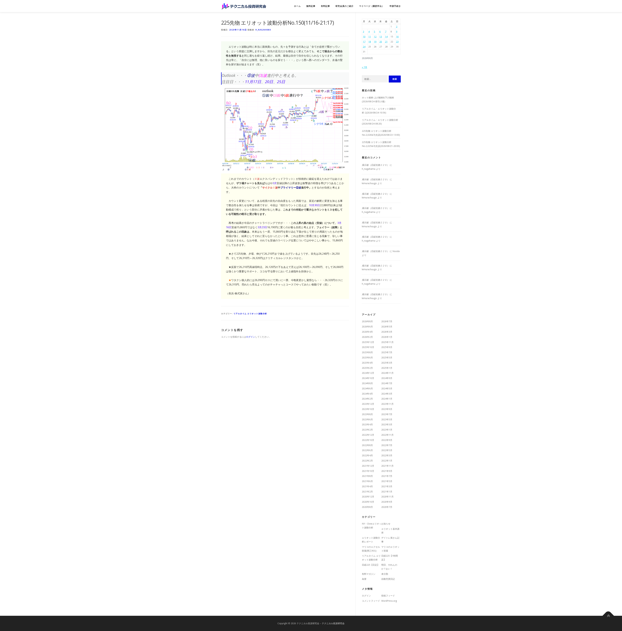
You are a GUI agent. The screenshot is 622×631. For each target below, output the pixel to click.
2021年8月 (367, 476)
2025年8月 (367, 352)
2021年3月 (386, 486)
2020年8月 (367, 506)
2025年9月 (386, 347)
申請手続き (395, 6)
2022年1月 (386, 460)
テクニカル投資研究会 (333, 623)
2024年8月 (367, 383)
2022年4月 (367, 455)
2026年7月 (386, 321)
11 (369, 36)
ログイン (250, 336)
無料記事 (310, 6)
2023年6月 (367, 419)
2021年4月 (367, 486)
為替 (364, 578)
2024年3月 (386, 393)
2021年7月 (386, 476)
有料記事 (325, 6)
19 (375, 41)
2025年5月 (386, 357)
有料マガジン (368, 573)
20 (380, 41)
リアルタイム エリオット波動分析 (250, 313)
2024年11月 (387, 372)
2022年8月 (367, 445)
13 (380, 36)
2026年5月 (386, 326)
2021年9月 (386, 470)
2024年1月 (386, 398)
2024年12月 (368, 372)
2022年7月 (386, 445)
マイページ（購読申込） (371, 6)
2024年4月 (367, 393)
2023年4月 (367, 424)
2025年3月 (386, 362)
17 (364, 41)
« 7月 (364, 67)
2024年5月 (386, 388)
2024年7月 (386, 383)
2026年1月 (386, 336)
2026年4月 (367, 331)
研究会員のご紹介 (344, 6)
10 (364, 36)
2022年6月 (367, 450)
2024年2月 (367, 398)
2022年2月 (367, 460)
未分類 (384, 573)
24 (364, 46)
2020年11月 (387, 496)
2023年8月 (367, 414)
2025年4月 (367, 362)
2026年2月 (367, 336)
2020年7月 (386, 506)
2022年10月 (368, 440)
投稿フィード (388, 595)
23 (397, 41)
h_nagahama (263, 29)
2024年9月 (386, 378)
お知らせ (385, 523)
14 (386, 36)
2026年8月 (367, 321)
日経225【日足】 (370, 564)
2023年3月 (386, 424)
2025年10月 (368, 347)
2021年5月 (386, 481)
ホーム (297, 6)
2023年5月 (386, 419)
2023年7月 (386, 414)
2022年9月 (386, 440)
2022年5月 (386, 450)
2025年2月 (367, 367)
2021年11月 (387, 465)
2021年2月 (367, 491)
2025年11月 (387, 342)
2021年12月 (368, 465)
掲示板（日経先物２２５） (375, 164)
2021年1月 (386, 491)
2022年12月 (368, 434)
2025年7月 (386, 352)
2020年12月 (368, 496)
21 (386, 41)
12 (375, 36)
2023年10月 (368, 409)
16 (397, 36)
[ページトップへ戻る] (608, 615)
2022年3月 (386, 455)
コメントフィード (371, 600)
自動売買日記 (388, 578)
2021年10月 (368, 470)
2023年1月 (386, 429)
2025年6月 (367, 357)
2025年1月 (386, 367)
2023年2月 (367, 429)
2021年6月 (367, 481)
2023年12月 (368, 403)
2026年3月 (386, 331)
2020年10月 (368, 501)
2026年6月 (367, 326)
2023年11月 (387, 403)
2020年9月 (386, 501)
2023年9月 (386, 409)
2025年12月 (368, 342)
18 (369, 41)
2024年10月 (368, 378)
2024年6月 (367, 388)
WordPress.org (389, 600)
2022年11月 (387, 434)
